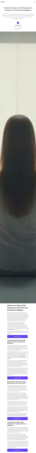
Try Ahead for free (17, 336)
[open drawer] (34, 2)
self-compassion (11, 410)
